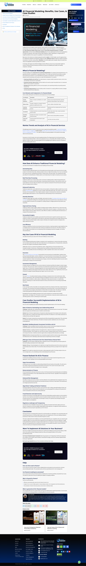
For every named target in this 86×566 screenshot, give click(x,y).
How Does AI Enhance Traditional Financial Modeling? (12, 17)
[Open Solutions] (41, 4)
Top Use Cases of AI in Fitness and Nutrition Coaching (55, 528)
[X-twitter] (60, 551)
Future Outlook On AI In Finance (8, 22)
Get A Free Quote (74, 20)
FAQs (4, 28)
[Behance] (67, 551)
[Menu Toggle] (82, 2)
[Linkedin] (62, 551)
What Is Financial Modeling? (8, 13)
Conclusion (5, 24)
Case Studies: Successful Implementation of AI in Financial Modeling (12, 20)
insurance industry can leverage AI (31, 254)
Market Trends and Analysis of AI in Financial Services (12, 15)
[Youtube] (69, 551)
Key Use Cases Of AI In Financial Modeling (10, 18)
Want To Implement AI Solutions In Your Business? (11, 26)
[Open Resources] (47, 4)
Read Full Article (27, 530)
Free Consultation (58, 152)
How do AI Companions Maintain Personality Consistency (32, 528)
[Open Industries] (31, 4)
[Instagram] (65, 551)
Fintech (28, 276)
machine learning (29, 190)
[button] (24, 506)
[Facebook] (58, 551)
